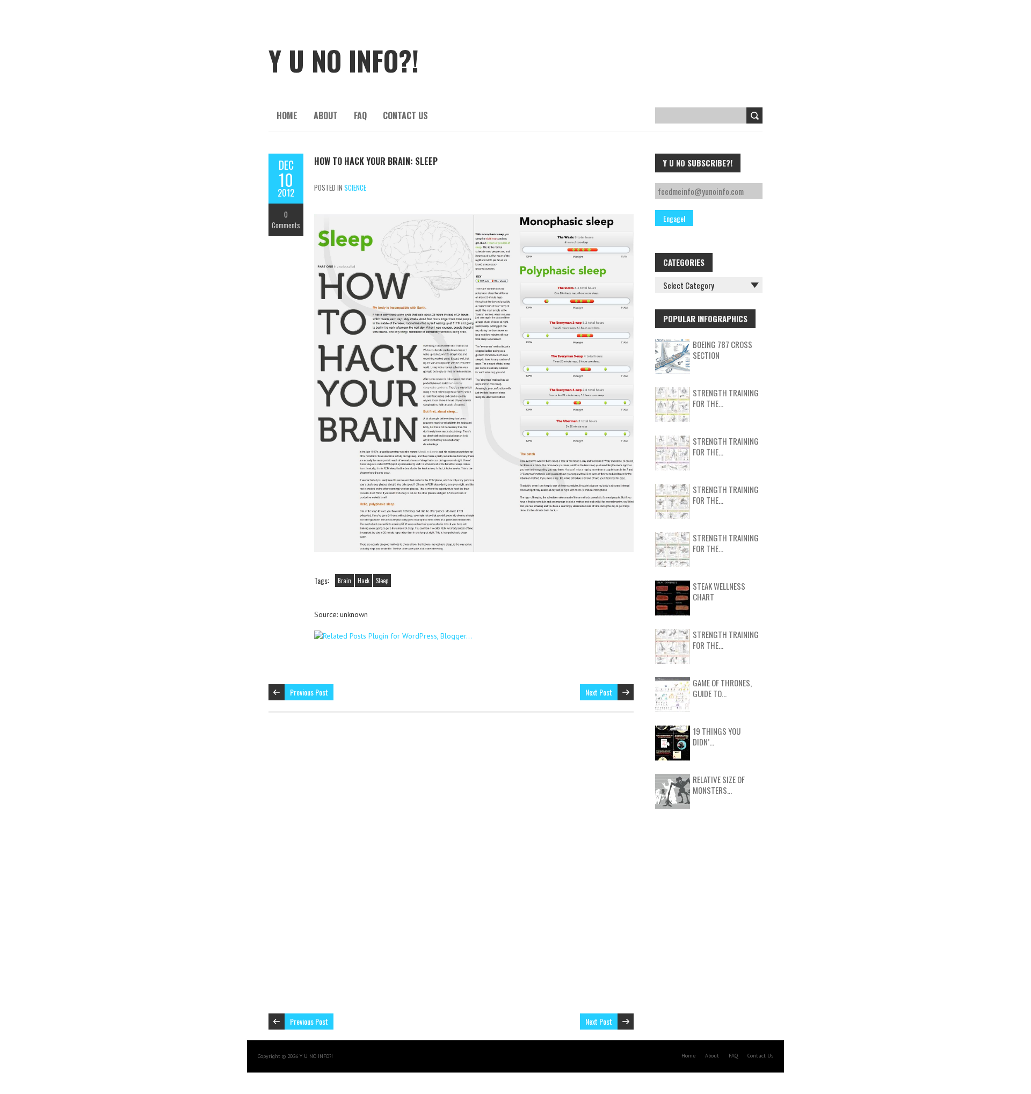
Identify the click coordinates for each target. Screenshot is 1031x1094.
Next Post (598, 692)
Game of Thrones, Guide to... (722, 688)
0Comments (286, 219)
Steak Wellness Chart (719, 591)
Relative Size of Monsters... (719, 784)
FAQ (360, 115)
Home (287, 115)
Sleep (382, 580)
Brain (344, 580)
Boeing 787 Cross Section (722, 349)
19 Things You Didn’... (716, 736)
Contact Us (405, 115)
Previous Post (309, 692)
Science (355, 187)
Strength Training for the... (726, 398)
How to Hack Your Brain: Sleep (376, 161)
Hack (363, 580)
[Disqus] (451, 868)
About (326, 115)
